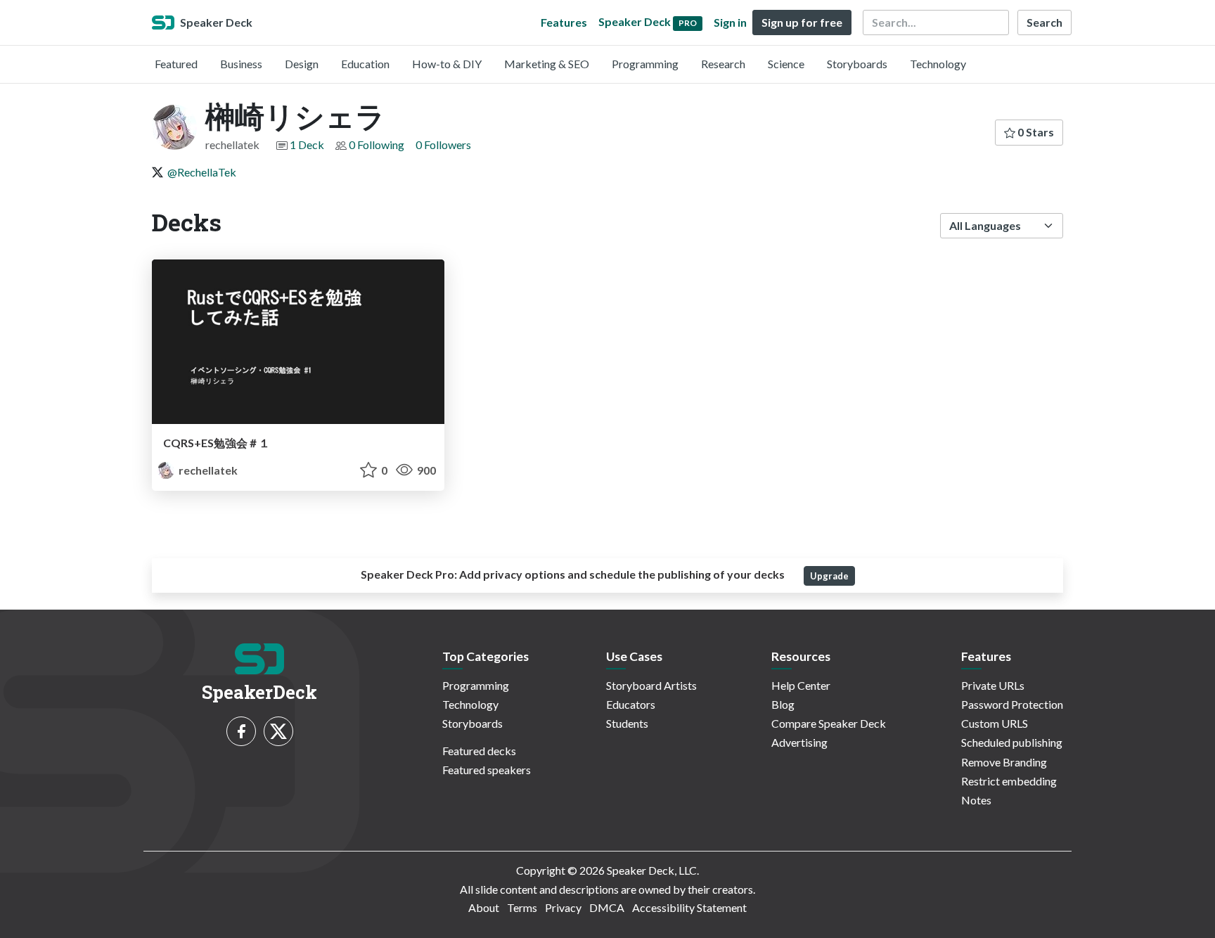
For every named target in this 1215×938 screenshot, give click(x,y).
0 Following (376, 144)
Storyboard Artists (651, 685)
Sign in (730, 22)
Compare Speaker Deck (828, 723)
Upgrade (829, 576)
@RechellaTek (201, 172)
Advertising (799, 742)
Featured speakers (486, 769)
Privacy (563, 907)
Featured (176, 63)
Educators (630, 704)
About (483, 907)
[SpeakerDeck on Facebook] (241, 731)
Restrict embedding (1009, 781)
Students (627, 723)
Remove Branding (1004, 762)
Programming (645, 63)
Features (564, 22)
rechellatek (207, 470)
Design (302, 63)
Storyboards (857, 63)
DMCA (606, 907)
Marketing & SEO (546, 63)
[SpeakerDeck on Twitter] (278, 731)
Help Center (800, 685)
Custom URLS (994, 723)
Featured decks (479, 750)
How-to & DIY (447, 63)
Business (241, 63)
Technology (938, 63)
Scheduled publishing (1011, 742)
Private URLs (992, 685)
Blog (783, 704)
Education (365, 63)
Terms (522, 907)
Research (723, 63)
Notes (976, 800)
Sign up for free (801, 22)
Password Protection (1012, 704)
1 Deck (307, 144)
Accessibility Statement (689, 907)
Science (786, 63)
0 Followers (443, 144)
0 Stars (1034, 132)
